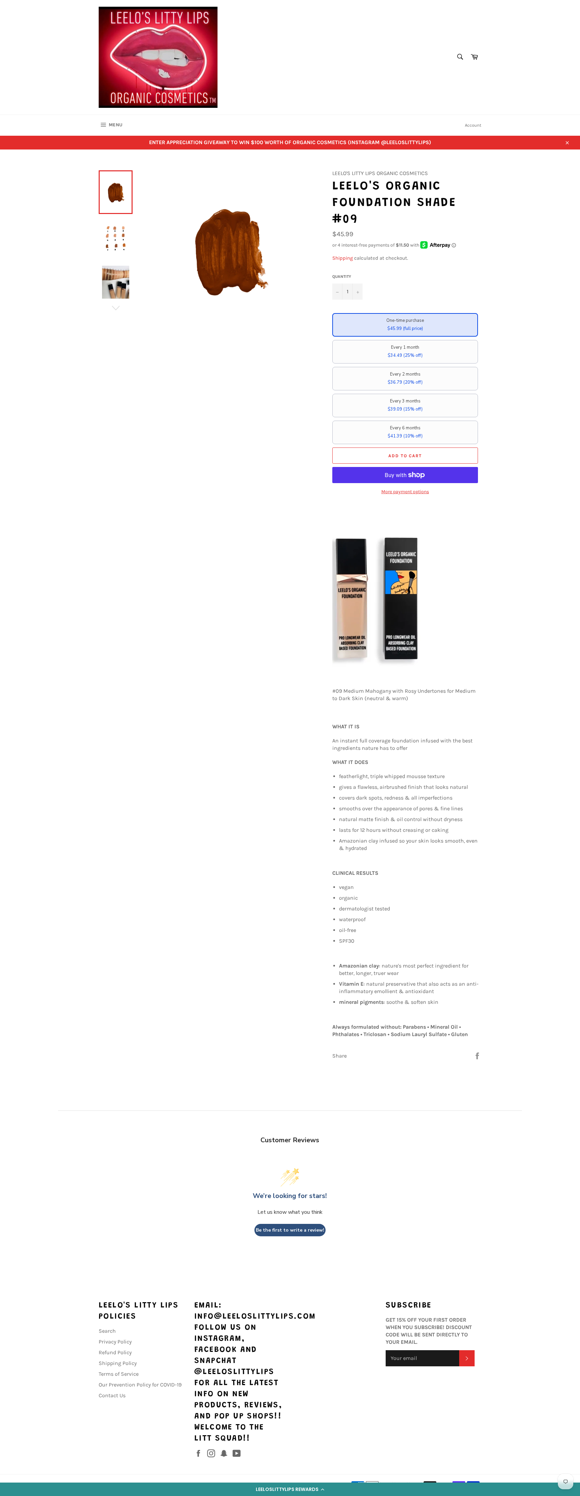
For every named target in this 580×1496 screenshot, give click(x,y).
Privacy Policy (115, 1341)
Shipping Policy (118, 1363)
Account (473, 125)
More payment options (405, 492)
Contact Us (112, 1395)
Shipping (342, 258)
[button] (290, 1489)
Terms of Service (119, 1374)
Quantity (341, 276)
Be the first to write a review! (290, 1230)
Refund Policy (115, 1352)
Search (107, 1331)
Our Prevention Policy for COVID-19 (140, 1384)
